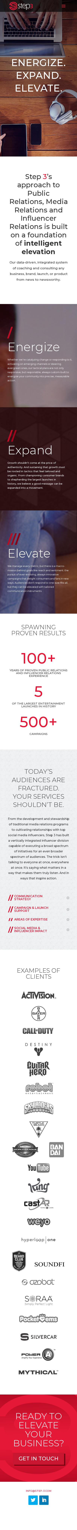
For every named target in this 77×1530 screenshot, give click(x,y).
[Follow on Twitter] (33, 1500)
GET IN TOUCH (38, 1458)
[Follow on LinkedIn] (44, 1500)
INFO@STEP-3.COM (38, 1490)
